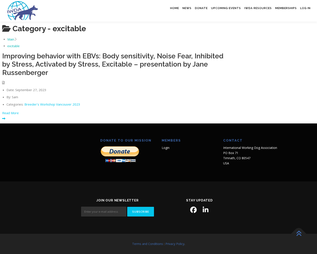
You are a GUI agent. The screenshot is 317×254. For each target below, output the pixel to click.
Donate (201, 8)
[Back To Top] (298, 234)
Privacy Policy (174, 244)
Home (174, 8)
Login (165, 148)
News (186, 8)
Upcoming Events (226, 8)
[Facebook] (193, 210)
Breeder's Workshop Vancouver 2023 (52, 104)
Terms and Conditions (147, 244)
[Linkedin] (205, 210)
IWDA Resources (258, 8)
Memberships (286, 8)
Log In (305, 8)
